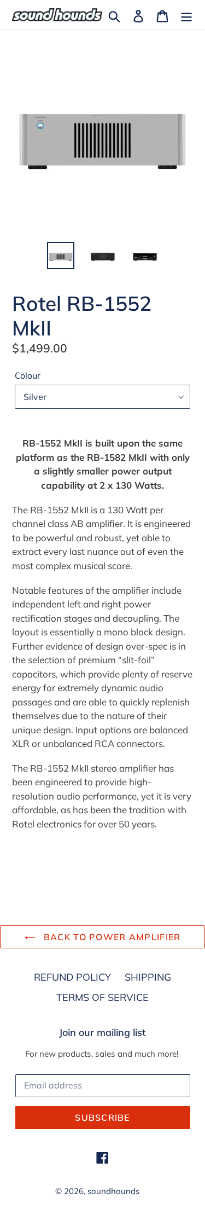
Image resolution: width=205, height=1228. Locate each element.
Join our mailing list (102, 1033)
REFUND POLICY (72, 977)
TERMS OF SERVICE (102, 997)
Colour (27, 375)
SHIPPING (148, 977)
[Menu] (186, 15)
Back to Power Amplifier (111, 936)
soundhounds (113, 1191)
